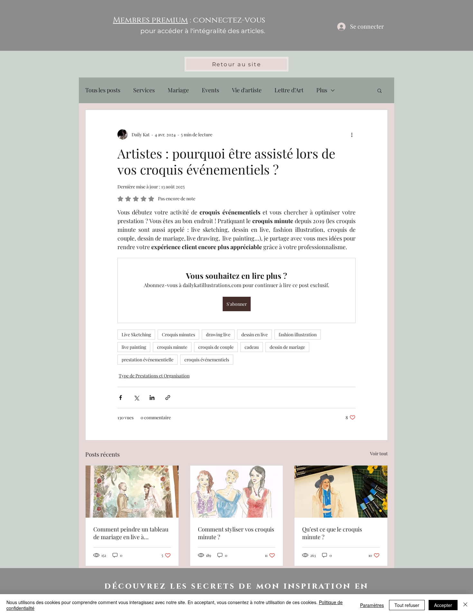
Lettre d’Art (288, 90)
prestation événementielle (147, 360)
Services (144, 90)
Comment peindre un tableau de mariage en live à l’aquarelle (130, 533)
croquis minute (172, 347)
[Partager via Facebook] (120, 397)
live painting (134, 347)
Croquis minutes (178, 334)
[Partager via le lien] (168, 397)
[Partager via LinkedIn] (152, 397)
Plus (321, 90)
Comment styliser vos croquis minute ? (236, 533)
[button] (379, 90)
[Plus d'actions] (352, 134)
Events (210, 90)
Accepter (443, 605)
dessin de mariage (287, 347)
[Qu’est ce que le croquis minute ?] (340, 492)
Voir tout (379, 453)
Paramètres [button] (372, 605)
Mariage (178, 90)
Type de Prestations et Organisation (154, 376)
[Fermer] (465, 605)
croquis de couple (216, 347)
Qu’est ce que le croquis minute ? (332, 533)
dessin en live (254, 334)
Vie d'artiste (247, 90)
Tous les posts (102, 90)
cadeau (252, 347)
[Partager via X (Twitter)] (136, 397)
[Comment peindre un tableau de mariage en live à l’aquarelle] (132, 492)
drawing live (218, 334)
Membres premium (150, 20)
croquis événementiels (206, 360)
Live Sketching (136, 334)
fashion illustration (298, 334)
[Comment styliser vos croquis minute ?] (236, 492)
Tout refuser (406, 605)
